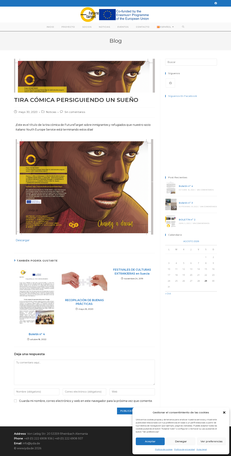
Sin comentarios (75, 112)
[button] (224, 412)
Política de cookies (163, 449)
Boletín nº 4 (37, 334)
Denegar (181, 441)
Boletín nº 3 (186, 202)
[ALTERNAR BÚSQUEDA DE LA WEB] (183, 27)
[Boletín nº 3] (171, 204)
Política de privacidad (184, 449)
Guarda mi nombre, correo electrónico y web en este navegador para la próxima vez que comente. (86, 401)
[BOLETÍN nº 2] (171, 221)
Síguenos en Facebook (182, 96)
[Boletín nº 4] (171, 187)
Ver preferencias (212, 441)
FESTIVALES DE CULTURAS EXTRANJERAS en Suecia (132, 271)
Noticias (51, 112)
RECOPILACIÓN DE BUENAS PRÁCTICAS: (84, 302)
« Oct (168, 293)
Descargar (23, 240)
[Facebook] (215, 3)
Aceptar (150, 441)
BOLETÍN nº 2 (187, 219)
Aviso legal (202, 449)
